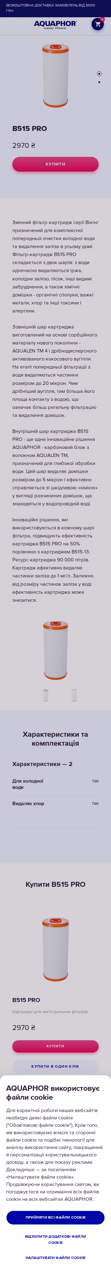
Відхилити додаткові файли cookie (55, 1240)
